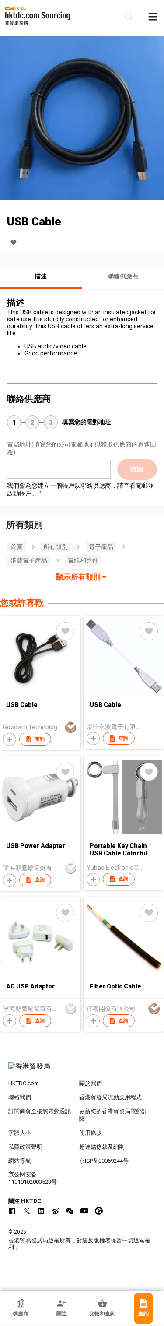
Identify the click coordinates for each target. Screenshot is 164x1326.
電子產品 (101, 546)
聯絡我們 (19, 1097)
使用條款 (90, 1132)
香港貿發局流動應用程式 (110, 1097)
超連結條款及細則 (102, 1146)
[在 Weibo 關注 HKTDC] (55, 1211)
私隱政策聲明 (25, 1146)
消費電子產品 (28, 560)
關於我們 (90, 1083)
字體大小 (19, 1132)
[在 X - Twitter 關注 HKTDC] (27, 1211)
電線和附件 (83, 560)
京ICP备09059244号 (104, 1160)
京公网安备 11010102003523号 (32, 1178)
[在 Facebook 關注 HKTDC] (12, 1211)
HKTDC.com (23, 1083)
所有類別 (55, 546)
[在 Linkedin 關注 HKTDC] (41, 1211)
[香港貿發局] (82, 1070)
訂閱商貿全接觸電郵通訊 (39, 1111)
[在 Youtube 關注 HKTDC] (84, 1211)
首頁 (16, 546)
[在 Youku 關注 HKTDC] (99, 1211)
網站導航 (19, 1160)
